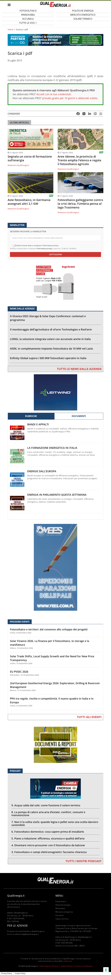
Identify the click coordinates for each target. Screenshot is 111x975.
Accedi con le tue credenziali (53, 94)
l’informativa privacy (44, 248)
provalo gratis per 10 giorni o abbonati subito (69, 98)
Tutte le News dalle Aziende (79, 369)
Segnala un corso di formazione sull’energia (30, 158)
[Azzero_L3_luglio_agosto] (55, 39)
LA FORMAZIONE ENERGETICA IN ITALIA (52, 447)
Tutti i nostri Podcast (84, 861)
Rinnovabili (60, 908)
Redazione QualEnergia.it (18, 165)
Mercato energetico (64, 912)
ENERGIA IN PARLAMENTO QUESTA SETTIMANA (56, 494)
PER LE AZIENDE (17, 925)
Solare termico (82, 18)
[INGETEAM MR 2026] (55, 281)
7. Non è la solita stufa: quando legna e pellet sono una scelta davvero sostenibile (54, 823)
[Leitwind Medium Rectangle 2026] (55, 392)
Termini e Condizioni (83, 966)
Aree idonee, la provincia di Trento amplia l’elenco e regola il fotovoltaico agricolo (79, 160)
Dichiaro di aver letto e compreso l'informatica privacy (36, 245)
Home (10, 30)
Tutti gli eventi (89, 717)
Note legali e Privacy (49, 966)
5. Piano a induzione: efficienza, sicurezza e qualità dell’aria (47, 838)
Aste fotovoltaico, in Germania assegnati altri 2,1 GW (29, 202)
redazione (67, 961)
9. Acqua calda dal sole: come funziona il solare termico (45, 805)
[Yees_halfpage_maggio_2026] (55, 567)
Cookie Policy (66, 966)
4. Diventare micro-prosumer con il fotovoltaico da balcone (48, 845)
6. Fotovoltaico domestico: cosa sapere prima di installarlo (47, 831)
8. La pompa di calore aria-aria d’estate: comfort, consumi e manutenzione (48, 813)
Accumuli (60, 915)
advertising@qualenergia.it (27, 934)
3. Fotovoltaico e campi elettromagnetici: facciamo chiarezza (49, 852)
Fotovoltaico (61, 901)
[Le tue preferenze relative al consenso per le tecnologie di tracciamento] (106, 970)
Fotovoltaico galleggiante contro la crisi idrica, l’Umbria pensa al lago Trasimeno (80, 203)
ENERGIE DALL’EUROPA (41, 471)
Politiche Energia (63, 905)
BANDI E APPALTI (38, 424)
